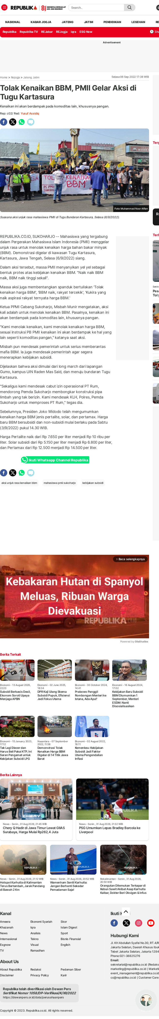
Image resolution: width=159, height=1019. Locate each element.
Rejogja (15, 77)
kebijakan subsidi (92, 482)
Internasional (8, 939)
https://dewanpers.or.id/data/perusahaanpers (33, 997)
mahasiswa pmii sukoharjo (60, 482)
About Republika (11, 969)
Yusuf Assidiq (30, 113)
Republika (9, 31)
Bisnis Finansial (71, 939)
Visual (34, 944)
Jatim (88, 22)
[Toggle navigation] (4, 7)
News (4, 933)
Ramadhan (37, 950)
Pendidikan (112, 22)
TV (2, 950)
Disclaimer (7, 975)
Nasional (12, 22)
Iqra (33, 927)
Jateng (67, 22)
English (65, 944)
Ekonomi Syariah (41, 921)
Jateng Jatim (31, 77)
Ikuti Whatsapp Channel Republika (58, 460)
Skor (64, 921)
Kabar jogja (41, 22)
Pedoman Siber (71, 969)
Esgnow (5, 944)
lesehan (138, 22)
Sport (64, 933)
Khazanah (6, 927)
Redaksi (35, 969)
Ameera (5, 921)
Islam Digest (69, 927)
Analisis (35, 933)
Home (3, 77)
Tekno (34, 939)
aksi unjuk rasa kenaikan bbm (19, 482)
